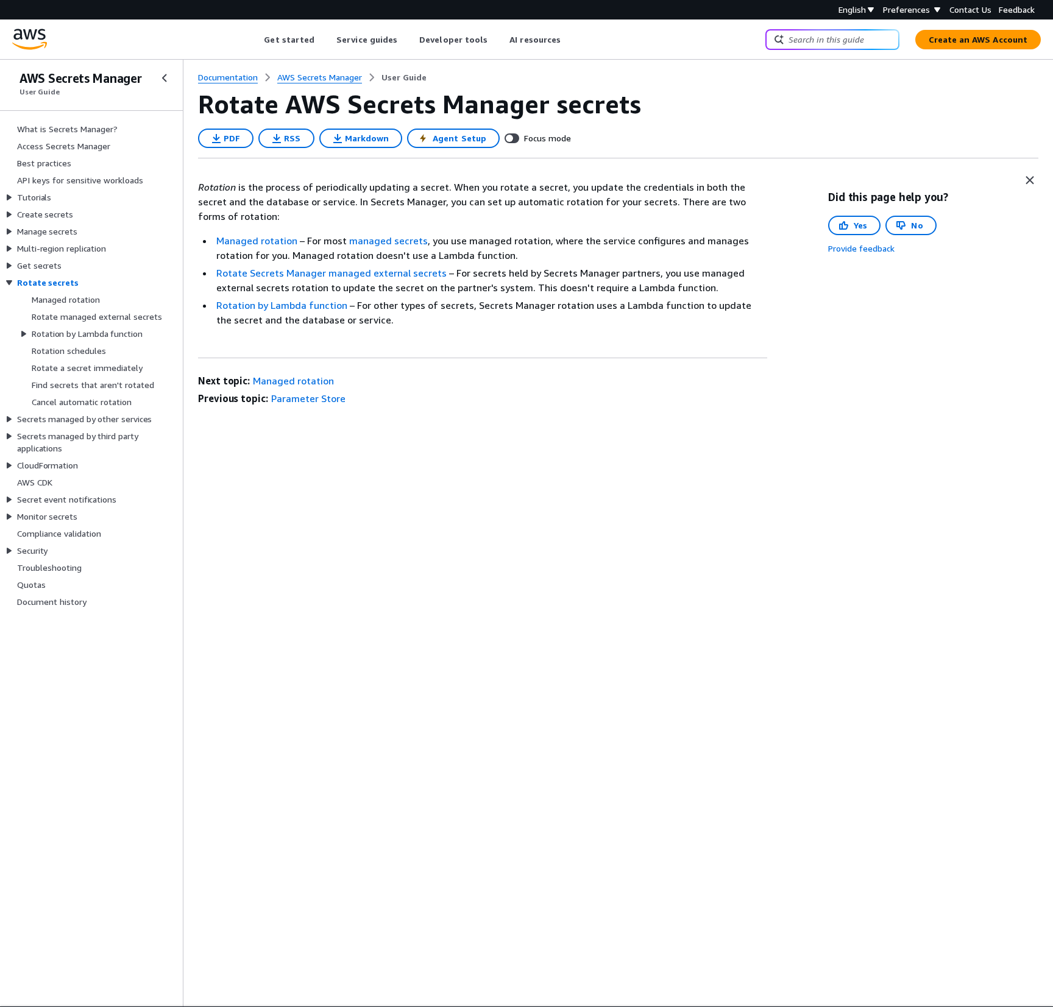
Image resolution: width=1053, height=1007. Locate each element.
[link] (404, 77)
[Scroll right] (570, 39)
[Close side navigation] (164, 78)
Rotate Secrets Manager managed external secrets (331, 273)
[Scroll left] (255, 39)
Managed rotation (256, 241)
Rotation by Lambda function (281, 305)
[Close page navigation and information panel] (1029, 180)
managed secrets (388, 241)
